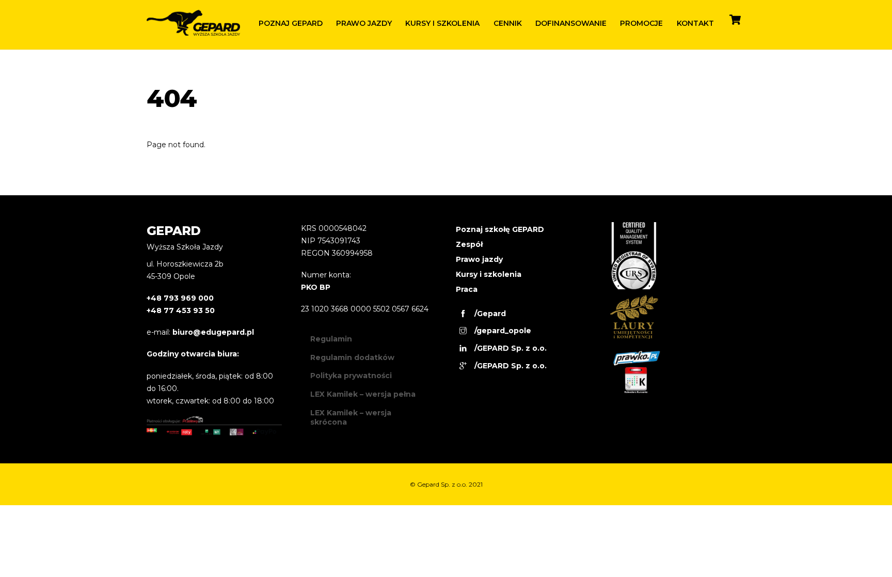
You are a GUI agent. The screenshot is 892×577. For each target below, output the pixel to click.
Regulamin (331, 339)
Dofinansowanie (571, 23)
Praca (466, 289)
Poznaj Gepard (291, 23)
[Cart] (735, 19)
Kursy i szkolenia (442, 23)
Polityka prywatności (351, 375)
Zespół (469, 244)
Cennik (507, 23)
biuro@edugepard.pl (213, 332)
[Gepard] (193, 31)
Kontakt (695, 23)
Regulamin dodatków (352, 357)
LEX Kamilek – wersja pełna (363, 394)
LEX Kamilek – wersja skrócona (350, 417)
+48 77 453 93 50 (181, 310)
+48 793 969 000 (180, 298)
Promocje (641, 23)
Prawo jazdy (364, 23)
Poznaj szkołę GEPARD (500, 229)
